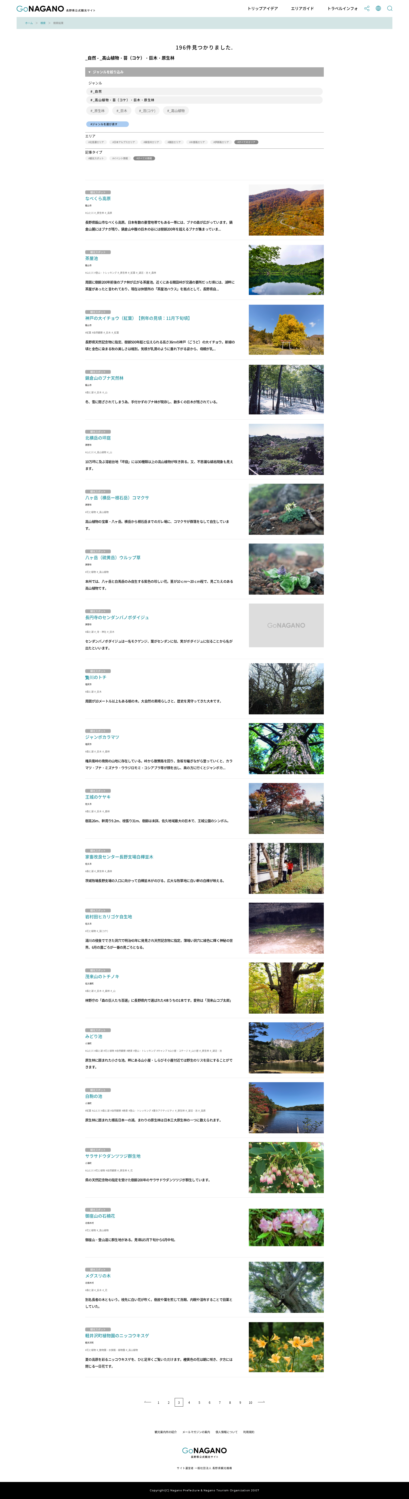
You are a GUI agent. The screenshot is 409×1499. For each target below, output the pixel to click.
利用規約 (248, 1432)
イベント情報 (121, 158)
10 (250, 1402)
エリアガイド (302, 8)
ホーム (29, 23)
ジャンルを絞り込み (108, 71)
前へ (147, 1402)
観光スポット (97, 158)
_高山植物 (177, 110)
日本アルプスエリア (124, 142)
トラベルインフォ (342, 8)
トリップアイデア (262, 8)
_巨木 (122, 110)
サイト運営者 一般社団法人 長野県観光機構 (204, 1468)
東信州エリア (152, 142)
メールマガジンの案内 (196, 1432)
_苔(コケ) (148, 110)
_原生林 (98, 110)
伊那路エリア (222, 142)
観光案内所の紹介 (166, 1432)
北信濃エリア (97, 142)
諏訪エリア (175, 142)
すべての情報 (145, 158)
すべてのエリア (247, 142)
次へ (261, 1402)
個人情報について (227, 1432)
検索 (43, 23)
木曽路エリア (198, 142)
